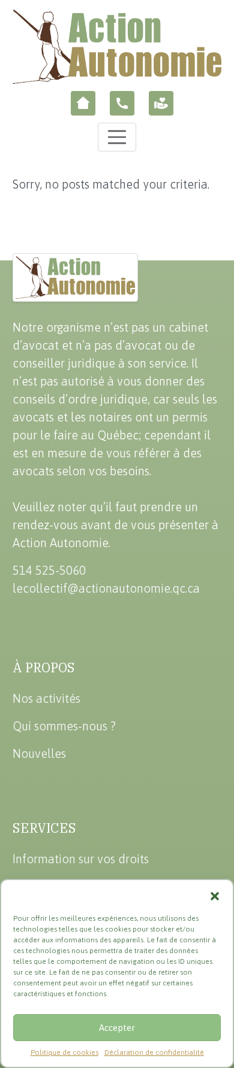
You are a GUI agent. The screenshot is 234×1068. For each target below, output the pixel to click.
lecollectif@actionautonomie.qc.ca (106, 588)
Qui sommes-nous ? (64, 726)
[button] (215, 895)
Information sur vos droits (81, 859)
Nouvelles (39, 753)
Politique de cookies (64, 1052)
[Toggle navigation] (117, 137)
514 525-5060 (49, 570)
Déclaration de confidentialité (154, 1052)
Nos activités (46, 698)
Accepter (117, 1028)
